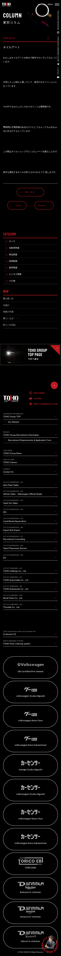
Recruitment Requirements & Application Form (29, 440)
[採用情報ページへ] (50, 945)
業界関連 (13, 267)
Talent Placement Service (15, 547)
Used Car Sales (13, 501)
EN (44, 4)
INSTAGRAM (39, 393)
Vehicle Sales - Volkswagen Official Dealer (22, 492)
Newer (42, 205)
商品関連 (13, 254)
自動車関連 (14, 248)
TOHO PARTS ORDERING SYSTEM (58, 49)
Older (19, 205)
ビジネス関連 (15, 274)
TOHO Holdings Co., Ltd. (15, 569)
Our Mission (13, 422)
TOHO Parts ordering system (16, 642)
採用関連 (13, 261)
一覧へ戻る (29, 192)
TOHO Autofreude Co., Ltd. (16, 587)
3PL (13, 511)
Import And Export (13, 529)
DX (13, 556)
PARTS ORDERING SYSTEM (46, 404)
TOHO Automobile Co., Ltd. (16, 578)
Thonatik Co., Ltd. (12, 606)
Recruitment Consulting (14, 538)
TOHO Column (10, 461)
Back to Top (54, 385)
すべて (12, 241)
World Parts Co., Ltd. (13, 596)
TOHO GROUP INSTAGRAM (58, 20)
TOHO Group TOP (13, 415)
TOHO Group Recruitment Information (21, 433)
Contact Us (8, 470)
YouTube (58, 71)
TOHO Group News (12, 452)
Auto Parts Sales (13, 483)
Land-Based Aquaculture (14, 520)
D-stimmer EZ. (19, 633)
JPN (39, 4)
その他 (54, 38)
